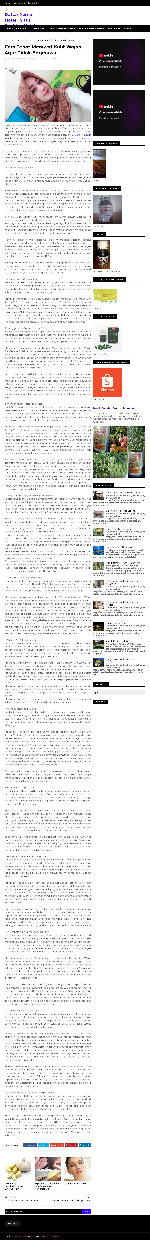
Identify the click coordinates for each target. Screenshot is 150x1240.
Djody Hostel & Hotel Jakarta (120, 511)
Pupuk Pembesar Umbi (92, 28)
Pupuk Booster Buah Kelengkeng (114, 408)
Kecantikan (17, 40)
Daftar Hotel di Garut (116, 623)
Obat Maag (39, 28)
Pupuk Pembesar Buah (63, 28)
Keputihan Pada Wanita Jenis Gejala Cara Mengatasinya (47, 1186)
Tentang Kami (34, 3)
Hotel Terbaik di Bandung (119, 547)
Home (7, 3)
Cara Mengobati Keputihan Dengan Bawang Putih (14, 1186)
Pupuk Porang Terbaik (117, 641)
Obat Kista (22, 28)
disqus (86, 1211)
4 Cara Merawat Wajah (75, 1183)
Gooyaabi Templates (49, 1236)
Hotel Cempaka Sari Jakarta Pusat (123, 492)
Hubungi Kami (19, 3)
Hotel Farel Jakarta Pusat (119, 529)
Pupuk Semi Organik (120, 28)
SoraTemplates (21, 1236)
